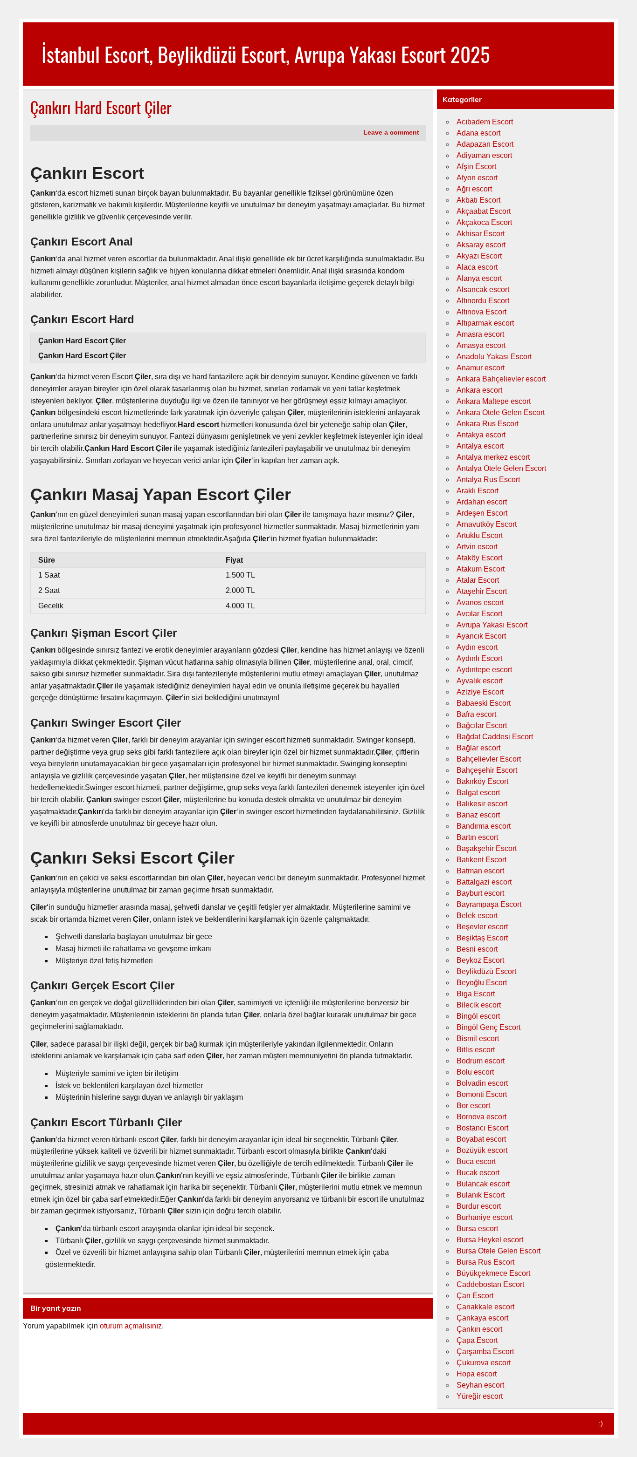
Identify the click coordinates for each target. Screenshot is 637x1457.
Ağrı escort (474, 189)
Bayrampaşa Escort (489, 904)
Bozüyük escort (482, 1150)
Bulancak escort (483, 1184)
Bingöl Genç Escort (488, 1027)
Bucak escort (478, 1173)
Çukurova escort (484, 1363)
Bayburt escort (480, 893)
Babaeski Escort (484, 703)
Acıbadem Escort (485, 122)
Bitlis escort (476, 1050)
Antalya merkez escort (493, 457)
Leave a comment (391, 132)
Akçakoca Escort (484, 222)
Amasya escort (481, 345)
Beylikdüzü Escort (486, 971)
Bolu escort (475, 1072)
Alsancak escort (483, 289)
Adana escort (478, 133)
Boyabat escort (481, 1139)
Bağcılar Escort (482, 725)
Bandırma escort (484, 826)
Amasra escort (480, 334)
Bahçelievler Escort (489, 759)
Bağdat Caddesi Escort (495, 737)
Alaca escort (477, 267)
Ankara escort (479, 390)
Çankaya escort (482, 1318)
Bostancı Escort (482, 1128)
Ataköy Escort (479, 558)
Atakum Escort (481, 569)
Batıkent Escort (481, 860)
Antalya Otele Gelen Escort (501, 468)
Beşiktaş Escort (482, 938)
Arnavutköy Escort (487, 524)
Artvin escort (477, 547)
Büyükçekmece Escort (493, 1273)
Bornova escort (481, 1117)
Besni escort (477, 949)
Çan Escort (475, 1296)
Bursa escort (477, 1228)
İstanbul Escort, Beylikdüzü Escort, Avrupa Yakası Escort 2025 (266, 53)
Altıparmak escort (485, 323)
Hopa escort (477, 1374)
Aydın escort (477, 647)
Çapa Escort (477, 1340)
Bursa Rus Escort (485, 1262)
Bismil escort (478, 1038)
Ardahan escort (482, 502)
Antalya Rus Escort (488, 479)
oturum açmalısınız (131, 1326)
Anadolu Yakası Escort (494, 357)
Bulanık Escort (481, 1195)
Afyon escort (477, 178)
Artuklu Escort (480, 535)
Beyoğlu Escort (482, 983)
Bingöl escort (478, 1016)
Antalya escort (480, 446)
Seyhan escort (480, 1385)
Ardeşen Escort (482, 513)
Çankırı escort (479, 1329)
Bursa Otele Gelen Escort (498, 1251)
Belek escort (477, 915)
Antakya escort (481, 435)
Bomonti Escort (482, 1094)
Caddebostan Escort (490, 1284)
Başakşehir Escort (487, 848)
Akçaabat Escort (484, 211)
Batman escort (480, 871)
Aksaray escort (481, 245)
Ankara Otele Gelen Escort (501, 412)
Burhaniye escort (484, 1217)
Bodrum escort (481, 1061)
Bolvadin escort (482, 1083)
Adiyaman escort (484, 155)
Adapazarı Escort (485, 144)
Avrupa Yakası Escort (492, 625)
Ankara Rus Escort (488, 424)
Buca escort (476, 1161)
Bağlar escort (478, 748)
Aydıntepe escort (484, 670)
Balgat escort (478, 793)
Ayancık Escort (481, 636)
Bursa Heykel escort (490, 1240)
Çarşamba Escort (485, 1351)
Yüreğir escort (480, 1396)
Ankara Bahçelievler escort (501, 379)
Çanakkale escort (485, 1307)
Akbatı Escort (478, 200)
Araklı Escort (478, 491)
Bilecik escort (479, 1005)
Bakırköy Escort (482, 781)
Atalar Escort (478, 580)
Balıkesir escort (482, 804)
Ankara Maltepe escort (494, 401)
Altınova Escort (481, 312)
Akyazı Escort (479, 256)
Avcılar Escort (479, 614)
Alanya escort (479, 278)
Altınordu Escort (483, 301)
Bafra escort (476, 714)
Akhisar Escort (481, 234)
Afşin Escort (476, 166)
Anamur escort (481, 368)
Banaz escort (478, 815)
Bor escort (473, 1106)
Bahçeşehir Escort (487, 770)
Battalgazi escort (484, 882)
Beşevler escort (482, 927)
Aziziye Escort (480, 692)
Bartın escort (477, 837)
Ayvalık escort (480, 681)
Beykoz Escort (480, 960)
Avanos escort (480, 602)
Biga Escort (476, 994)
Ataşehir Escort (482, 591)
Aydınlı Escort (479, 658)
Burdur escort (479, 1206)
